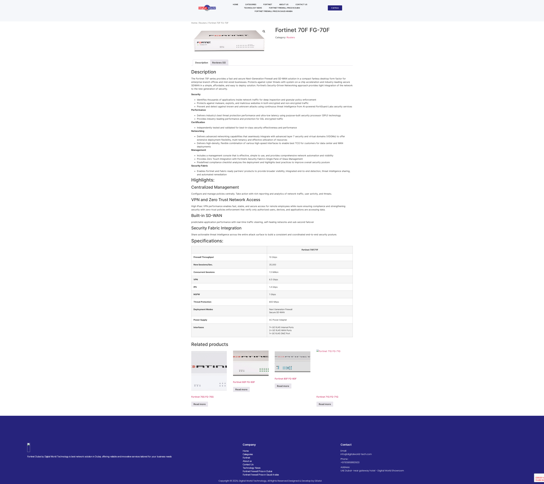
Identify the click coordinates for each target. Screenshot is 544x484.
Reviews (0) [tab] (219, 62)
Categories (250, 4)
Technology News (253, 8)
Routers (203, 23)
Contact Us (301, 4)
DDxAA (318, 480)
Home (235, 4)
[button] (263, 31)
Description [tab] (201, 62)
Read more (200, 404)
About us (283, 4)
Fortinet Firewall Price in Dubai (284, 8)
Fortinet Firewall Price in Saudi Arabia (274, 11)
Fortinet (267, 4)
